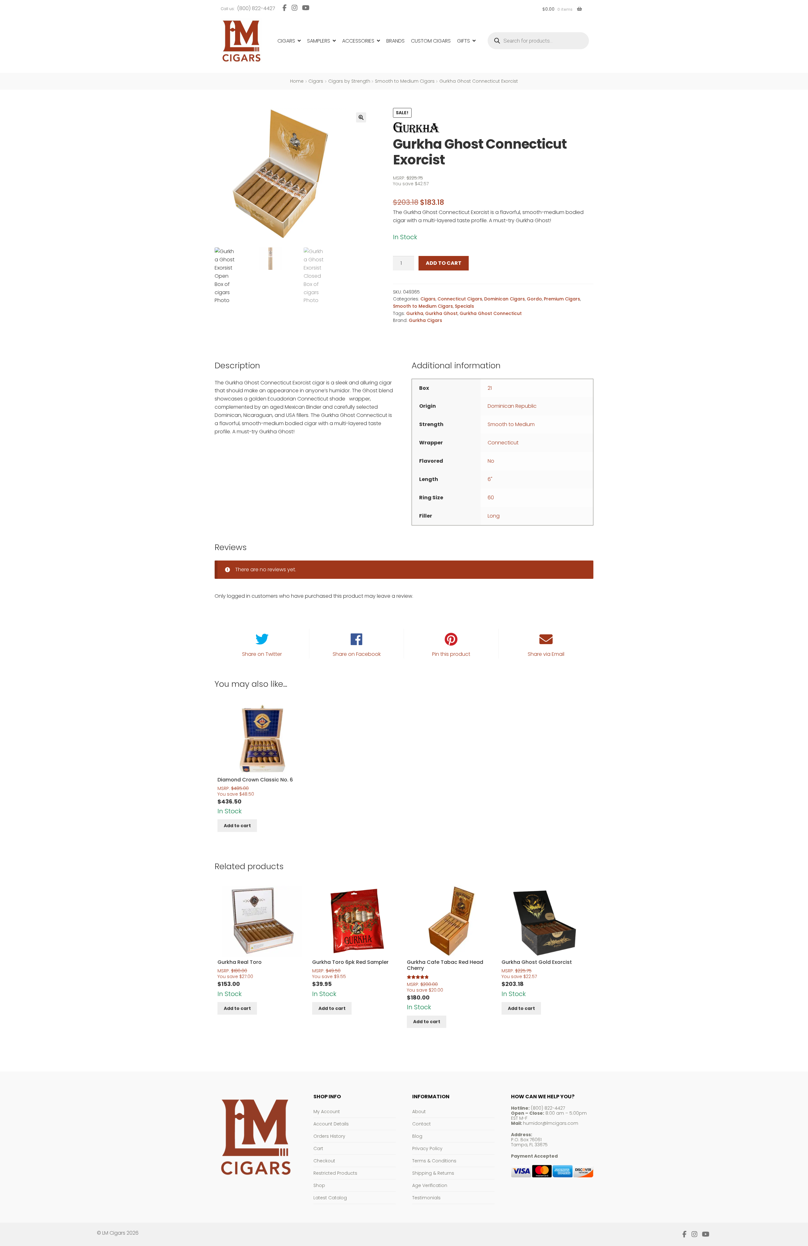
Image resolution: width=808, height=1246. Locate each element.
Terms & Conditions (434, 1161)
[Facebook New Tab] (284, 8)
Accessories (358, 40)
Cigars (286, 40)
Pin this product (451, 654)
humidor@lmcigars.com (550, 1123)
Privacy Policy (427, 1148)
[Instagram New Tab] (294, 8)
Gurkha (414, 313)
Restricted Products (335, 1173)
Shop (319, 1185)
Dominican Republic (512, 406)
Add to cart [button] (237, 825)
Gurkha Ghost (441, 313)
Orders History (329, 1136)
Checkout (324, 1161)
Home (297, 81)
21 (490, 388)
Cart (318, 1148)
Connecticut (503, 442)
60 (491, 497)
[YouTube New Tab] (305, 8)
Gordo (534, 299)
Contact (421, 1124)
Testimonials (426, 1198)
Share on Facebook (357, 654)
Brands (395, 40)
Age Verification (429, 1185)
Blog (417, 1136)
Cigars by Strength (349, 81)
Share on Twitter (262, 654)
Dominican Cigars (504, 299)
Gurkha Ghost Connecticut (491, 313)
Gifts (463, 40)
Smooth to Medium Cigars (405, 81)
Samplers (318, 40)
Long (494, 515)
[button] (361, 117)
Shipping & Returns (433, 1173)
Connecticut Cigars (459, 299)
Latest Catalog (330, 1198)
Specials (464, 306)
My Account (326, 1111)
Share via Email (546, 654)
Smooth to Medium (511, 424)
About (419, 1111)
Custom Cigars (431, 40)
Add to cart (443, 263)
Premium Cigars (562, 299)
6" (490, 479)
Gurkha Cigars (425, 320)
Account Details (331, 1124)
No (491, 461)
